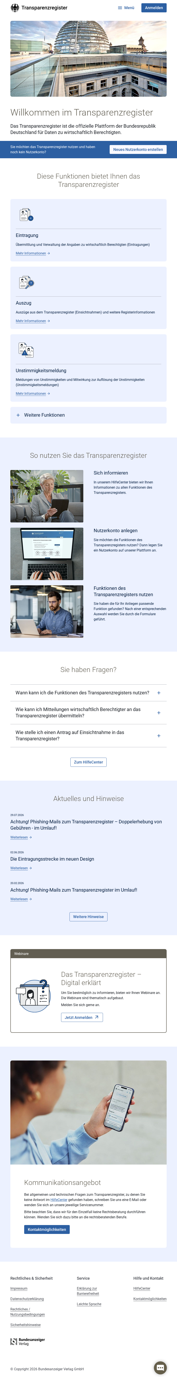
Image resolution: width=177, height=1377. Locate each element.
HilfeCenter (59, 1200)
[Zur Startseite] (38, 7)
